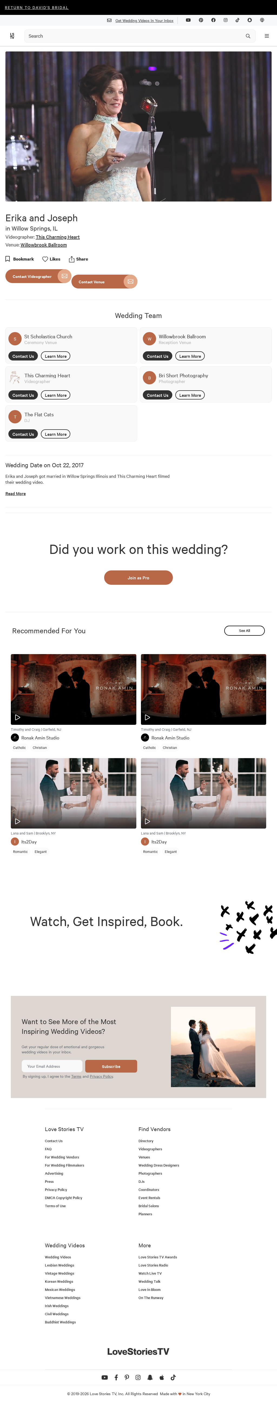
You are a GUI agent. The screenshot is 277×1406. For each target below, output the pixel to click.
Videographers (150, 1148)
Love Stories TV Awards (157, 1256)
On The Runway (150, 1297)
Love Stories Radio (153, 1265)
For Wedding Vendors (62, 1157)
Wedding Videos (58, 1256)
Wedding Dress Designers (158, 1165)
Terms (76, 1076)
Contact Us (23, 356)
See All (244, 630)
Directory (145, 1140)
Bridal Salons (148, 1205)
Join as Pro (138, 577)
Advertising (54, 1173)
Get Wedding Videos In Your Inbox (144, 20)
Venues (144, 1157)
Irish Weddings (56, 1305)
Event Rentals (149, 1197)
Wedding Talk (149, 1281)
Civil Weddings (56, 1313)
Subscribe (111, 1066)
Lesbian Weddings (59, 1265)
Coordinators (148, 1189)
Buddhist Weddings (60, 1321)
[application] (138, 126)
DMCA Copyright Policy (63, 1197)
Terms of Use (55, 1205)
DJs (141, 1181)
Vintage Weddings (59, 1273)
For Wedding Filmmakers (64, 1165)
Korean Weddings (59, 1281)
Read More (15, 493)
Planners (145, 1213)
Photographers (150, 1173)
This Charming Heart (58, 236)
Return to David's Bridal (37, 7)
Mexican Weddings (60, 1289)
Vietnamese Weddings (62, 1297)
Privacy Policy (101, 1076)
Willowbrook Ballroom (44, 244)
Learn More (56, 356)
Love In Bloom (149, 1289)
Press (49, 1181)
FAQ (48, 1148)
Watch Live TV (150, 1273)
